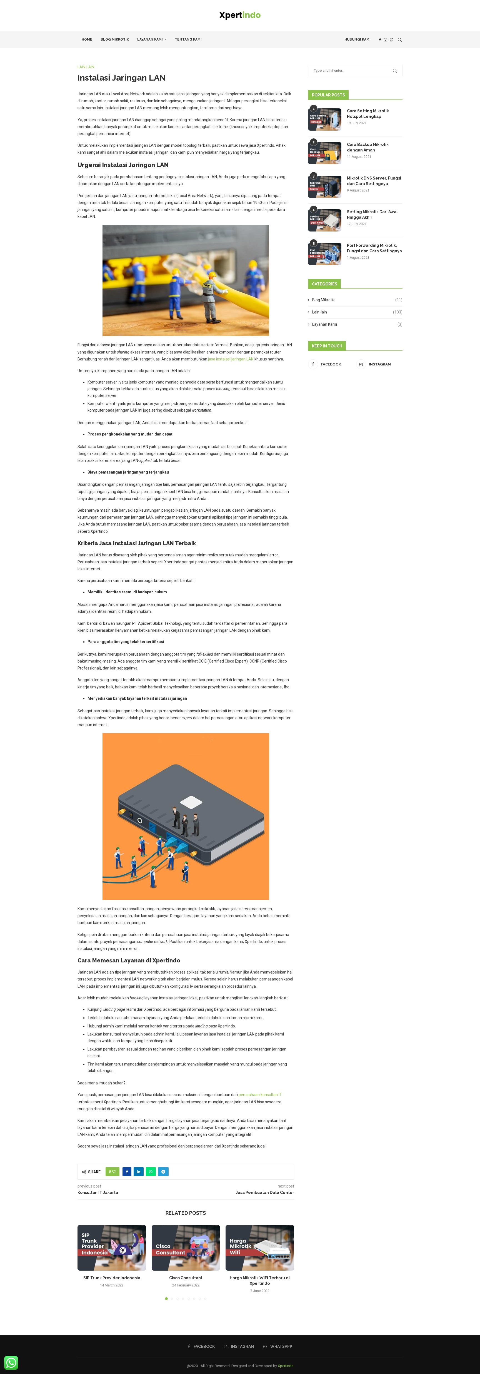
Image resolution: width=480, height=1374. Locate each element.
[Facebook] (380, 40)
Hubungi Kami (357, 39)
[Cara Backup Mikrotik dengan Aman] (324, 153)
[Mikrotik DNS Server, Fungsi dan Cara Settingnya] (324, 187)
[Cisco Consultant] (186, 1248)
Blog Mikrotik (115, 39)
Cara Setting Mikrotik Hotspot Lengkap (368, 114)
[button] (85, 1262)
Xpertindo (286, 1366)
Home (87, 39)
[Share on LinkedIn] (139, 1171)
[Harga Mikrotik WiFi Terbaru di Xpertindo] (260, 1248)
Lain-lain (357, 312)
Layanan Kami (150, 39)
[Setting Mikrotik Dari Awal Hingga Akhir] (324, 220)
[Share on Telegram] (163, 1171)
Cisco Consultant (185, 1278)
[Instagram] (385, 40)
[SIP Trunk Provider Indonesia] (112, 1248)
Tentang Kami (188, 39)
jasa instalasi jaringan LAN (231, 359)
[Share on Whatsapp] (151, 1171)
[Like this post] (114, 1171)
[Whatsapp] (391, 40)
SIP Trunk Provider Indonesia (111, 1278)
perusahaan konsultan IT (260, 1094)
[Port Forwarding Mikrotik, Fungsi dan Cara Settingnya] (324, 254)
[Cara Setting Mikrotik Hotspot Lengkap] (324, 119)
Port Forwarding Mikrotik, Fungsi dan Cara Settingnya (374, 248)
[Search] (399, 40)
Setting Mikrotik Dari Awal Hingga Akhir (372, 215)
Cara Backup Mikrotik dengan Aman (368, 147)
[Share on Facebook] (126, 1171)
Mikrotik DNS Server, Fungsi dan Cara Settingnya (374, 181)
